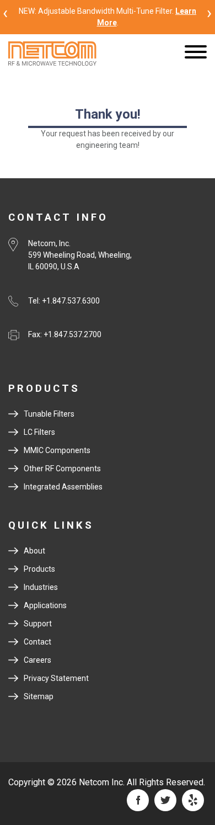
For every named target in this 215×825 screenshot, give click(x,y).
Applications (45, 605)
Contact (37, 641)
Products (39, 569)
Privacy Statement (56, 678)
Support (38, 623)
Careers (37, 660)
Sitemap (38, 696)
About (34, 550)
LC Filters (39, 432)
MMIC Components (57, 450)
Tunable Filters (49, 413)
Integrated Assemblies (63, 486)
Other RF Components (62, 468)
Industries (41, 587)
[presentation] (5, 12)
